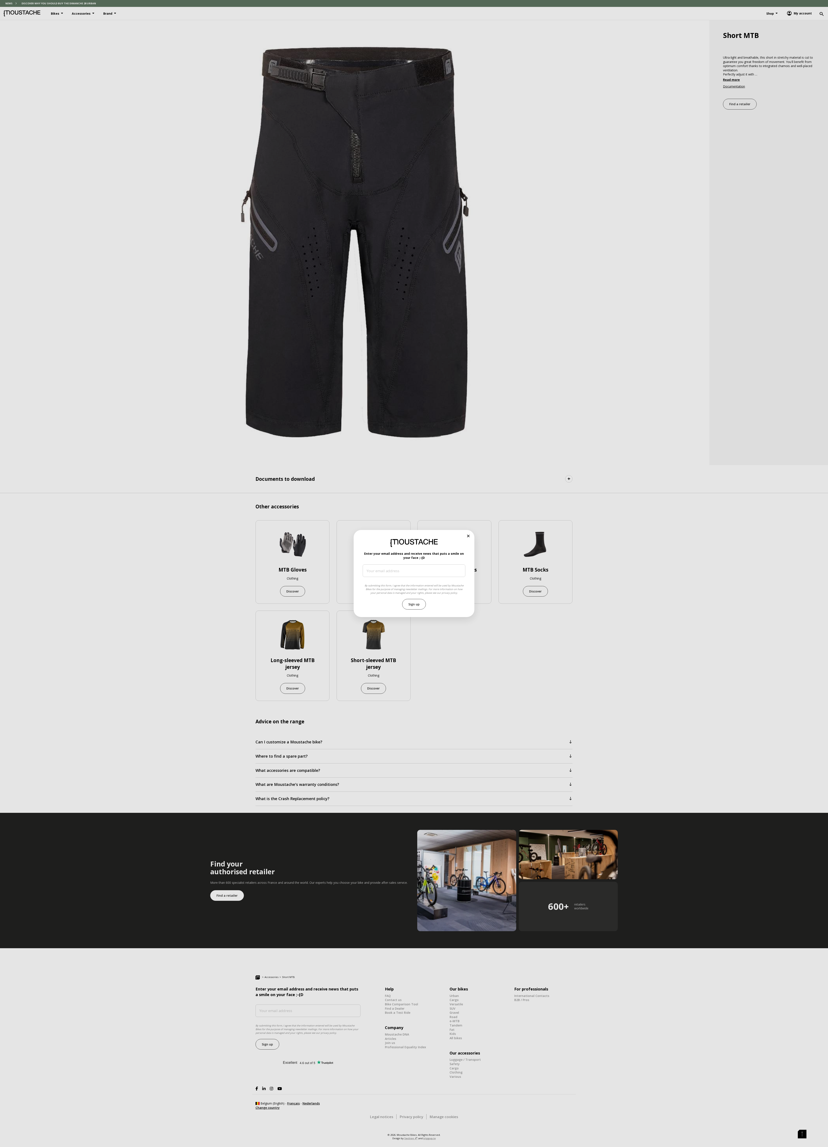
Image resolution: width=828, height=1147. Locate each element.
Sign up (414, 604)
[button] (468, 536)
